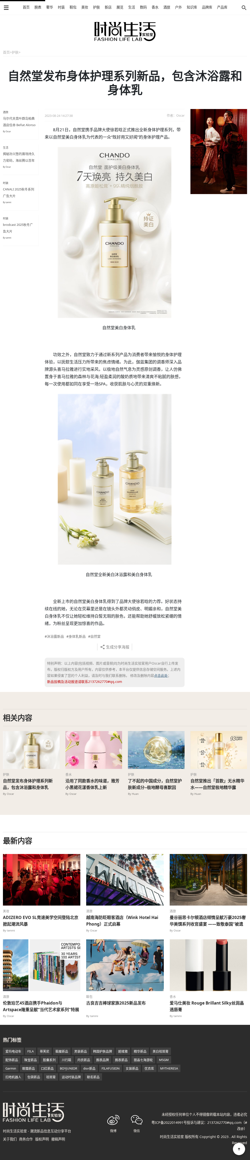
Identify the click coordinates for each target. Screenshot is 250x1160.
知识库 (192, 7)
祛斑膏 (51, 1077)
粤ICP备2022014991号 (169, 1122)
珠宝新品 (30, 1060)
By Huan (133, 794)
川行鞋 (66, 1060)
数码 (143, 7)
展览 (119, 7)
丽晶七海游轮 (143, 1060)
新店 (108, 7)
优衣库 (149, 1068)
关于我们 (10, 1139)
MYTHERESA (169, 1068)
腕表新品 (121, 1060)
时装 (61, 7)
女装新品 (132, 1068)
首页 (26, 7)
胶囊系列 (49, 1060)
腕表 (37, 7)
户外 (178, 7)
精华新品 (140, 1051)
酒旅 (166, 7)
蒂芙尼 (44, 1051)
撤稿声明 (58, 1139)
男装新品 (80, 1051)
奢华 (49, 7)
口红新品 (47, 1068)
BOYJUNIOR (68, 1068)
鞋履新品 (61, 1051)
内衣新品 (83, 1060)
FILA (30, 1051)
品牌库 (207, 7)
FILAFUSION (111, 1068)
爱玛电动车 (13, 1051)
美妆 (84, 7)
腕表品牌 (102, 1060)
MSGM (164, 1060)
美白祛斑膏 (160, 1051)
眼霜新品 (28, 1068)
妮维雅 (123, 1051)
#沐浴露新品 (54, 636)
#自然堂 (94, 636)
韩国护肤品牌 (102, 1051)
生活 (131, 7)
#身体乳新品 (76, 636)
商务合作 (26, 1139)
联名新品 (93, 1077)
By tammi (7, 202)
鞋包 (73, 7)
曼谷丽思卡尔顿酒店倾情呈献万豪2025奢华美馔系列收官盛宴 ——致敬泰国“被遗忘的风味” (208, 924)
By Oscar (7, 131)
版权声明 (42, 1139)
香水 (155, 7)
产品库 (222, 7)
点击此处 (161, 675)
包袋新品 (33, 1077)
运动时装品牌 (71, 1077)
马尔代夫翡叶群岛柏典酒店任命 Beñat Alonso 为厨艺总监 (19, 125)
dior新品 (89, 1068)
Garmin (10, 1068)
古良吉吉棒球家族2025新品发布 (116, 1003)
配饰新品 (11, 1060)
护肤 (96, 7)
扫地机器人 (13, 1077)
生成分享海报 (117, 647)
